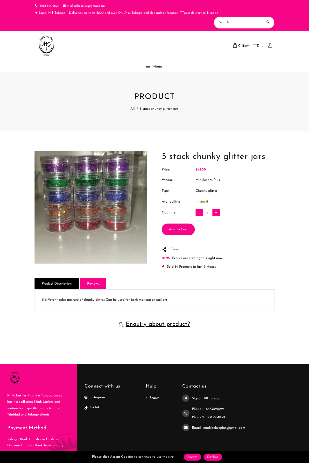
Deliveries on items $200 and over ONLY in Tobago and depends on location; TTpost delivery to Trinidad (143, 12)
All (132, 109)
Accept (192, 457)
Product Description (57, 284)
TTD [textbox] (256, 46)
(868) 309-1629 (48, 5)
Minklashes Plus (208, 180)
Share (174, 249)
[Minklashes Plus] (47, 46)
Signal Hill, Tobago (51, 12)
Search (154, 398)
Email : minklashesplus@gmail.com (218, 428)
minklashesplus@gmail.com (85, 5)
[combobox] (258, 45)
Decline (212, 457)
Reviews (93, 284)
